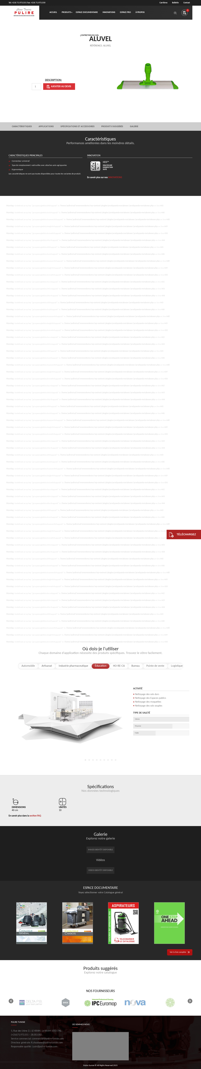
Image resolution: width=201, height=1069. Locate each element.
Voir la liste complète (178, 952)
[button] (11, 1001)
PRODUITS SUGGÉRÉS (112, 126)
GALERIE (134, 126)
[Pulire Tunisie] (24, 13)
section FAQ (35, 816)
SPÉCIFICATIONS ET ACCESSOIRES (77, 126)
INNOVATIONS (115, 177)
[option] (53, 87)
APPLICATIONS (46, 126)
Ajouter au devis (61, 86)
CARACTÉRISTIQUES (22, 126)
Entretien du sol (90, 35)
